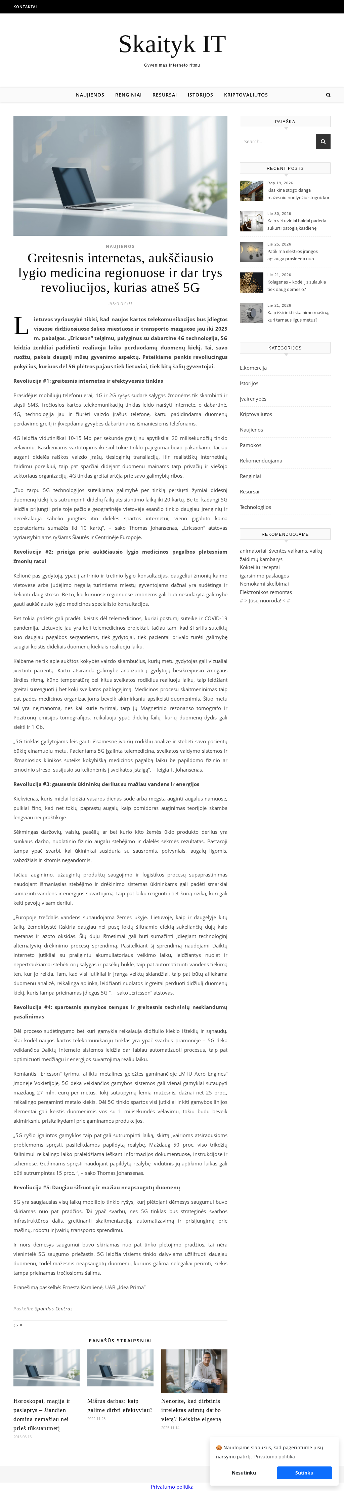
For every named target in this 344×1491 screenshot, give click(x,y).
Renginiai (128, 94)
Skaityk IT (172, 43)
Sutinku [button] (304, 1472)
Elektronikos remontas (266, 592)
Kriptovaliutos (246, 94)
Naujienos (90, 94)
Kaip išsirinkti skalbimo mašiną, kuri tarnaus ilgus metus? (298, 316)
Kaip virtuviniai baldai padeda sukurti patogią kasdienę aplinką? (296, 225)
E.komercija (253, 367)
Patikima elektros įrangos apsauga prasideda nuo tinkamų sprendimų (292, 255)
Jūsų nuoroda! (265, 600)
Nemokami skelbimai (264, 583)
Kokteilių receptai (260, 567)
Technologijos (255, 507)
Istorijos (200, 94)
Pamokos (250, 445)
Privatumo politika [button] (274, 1456)
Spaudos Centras (54, 1308)
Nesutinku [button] (244, 1472)
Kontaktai (25, 6)
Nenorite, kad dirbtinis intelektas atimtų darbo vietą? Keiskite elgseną (191, 1409)
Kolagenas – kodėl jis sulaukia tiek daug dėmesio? (296, 285)
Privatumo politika (172, 1486)
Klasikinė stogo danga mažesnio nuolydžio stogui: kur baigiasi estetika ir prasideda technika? (298, 194)
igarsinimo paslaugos (264, 575)
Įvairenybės (253, 398)
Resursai (165, 94)
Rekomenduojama (261, 460)
